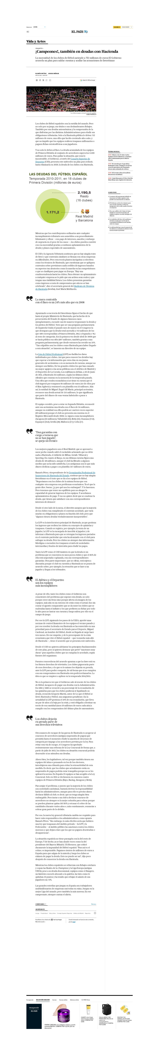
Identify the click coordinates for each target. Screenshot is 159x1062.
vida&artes (39, 48)
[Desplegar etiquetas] (95, 913)
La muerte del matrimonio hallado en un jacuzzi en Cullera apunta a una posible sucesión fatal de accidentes (120, 198)
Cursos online (63, 1000)
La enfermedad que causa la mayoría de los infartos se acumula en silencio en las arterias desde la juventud (121, 229)
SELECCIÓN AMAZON (43, 1000)
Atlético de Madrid (78, 913)
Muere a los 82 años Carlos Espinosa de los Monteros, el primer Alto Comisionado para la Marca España (119, 157)
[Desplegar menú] (27, 31)
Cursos (54, 1000)
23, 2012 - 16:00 (41, 75)
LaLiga (37, 913)
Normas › (93, 904)
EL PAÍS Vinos (86, 1000)
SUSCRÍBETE (117, 27)
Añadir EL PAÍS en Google (89, 80)
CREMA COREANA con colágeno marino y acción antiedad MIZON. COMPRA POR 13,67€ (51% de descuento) (60, 1026)
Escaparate (29, 1000)
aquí (74, 922)
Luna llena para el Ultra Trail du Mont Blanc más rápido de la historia (120, 179)
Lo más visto (112, 192)
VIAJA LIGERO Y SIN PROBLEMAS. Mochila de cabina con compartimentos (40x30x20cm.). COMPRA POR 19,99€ (106, 1021)
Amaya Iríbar (53, 73)
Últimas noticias (113, 151)
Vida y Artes (36, 41)
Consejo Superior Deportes (64, 913)
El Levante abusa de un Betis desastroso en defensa (119, 173)
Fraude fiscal (44, 913)
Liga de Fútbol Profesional (50, 354)
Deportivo (87, 913)
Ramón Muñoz (40, 73)
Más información (40, 921)
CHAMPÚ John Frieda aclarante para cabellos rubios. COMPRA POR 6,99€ (87, 1019)
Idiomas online (74, 1000)
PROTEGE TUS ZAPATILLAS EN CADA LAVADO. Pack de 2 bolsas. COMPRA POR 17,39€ (124, 1019)
